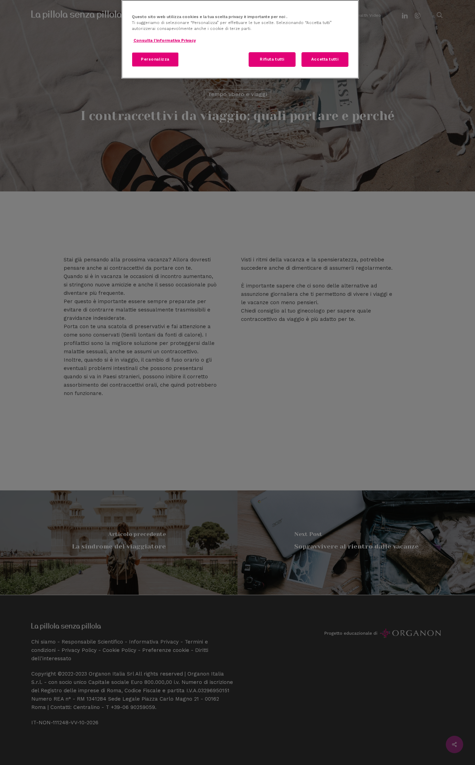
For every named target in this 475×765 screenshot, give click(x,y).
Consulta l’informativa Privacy (165, 40)
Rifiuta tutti (272, 59)
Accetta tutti (324, 59)
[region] (240, 39)
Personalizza (155, 59)
